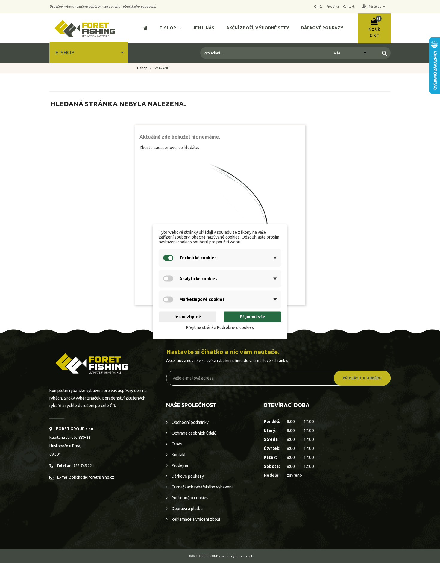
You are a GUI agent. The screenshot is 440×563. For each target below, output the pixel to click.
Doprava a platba (187, 508)
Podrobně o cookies (189, 497)
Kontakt (178, 454)
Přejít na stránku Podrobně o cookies (220, 327)
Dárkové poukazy (187, 476)
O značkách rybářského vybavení (202, 487)
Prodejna (179, 465)
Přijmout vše (252, 317)
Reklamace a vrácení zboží (195, 519)
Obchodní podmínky (190, 422)
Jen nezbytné (187, 317)
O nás (176, 443)
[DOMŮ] (145, 28)
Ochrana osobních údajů (193, 433)
